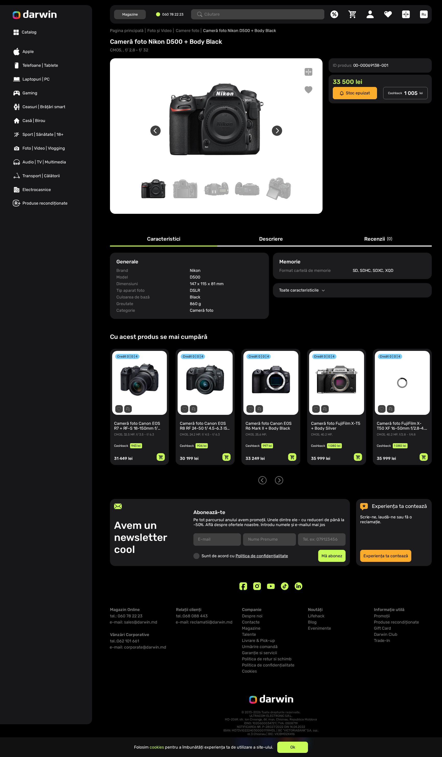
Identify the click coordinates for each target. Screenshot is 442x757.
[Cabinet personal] (370, 14)
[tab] (25, 32)
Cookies (249, 671)
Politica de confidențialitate (262, 555)
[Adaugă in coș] (161, 457)
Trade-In (382, 640)
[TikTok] (285, 586)
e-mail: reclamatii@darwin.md (204, 622)
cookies (157, 747)
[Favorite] (388, 14)
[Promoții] (334, 14)
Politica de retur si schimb (267, 658)
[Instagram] (257, 586)
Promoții (382, 616)
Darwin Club (385, 634)
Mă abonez (332, 555)
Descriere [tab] (271, 239)
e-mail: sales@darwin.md (133, 622)
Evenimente (319, 628)
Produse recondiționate (396, 622)
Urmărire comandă (260, 646)
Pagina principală (126, 30)
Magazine (130, 14)
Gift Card (382, 628)
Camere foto (187, 30)
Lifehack (316, 616)
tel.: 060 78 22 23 (126, 616)
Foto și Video (159, 30)
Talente (249, 634)
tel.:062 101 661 (124, 641)
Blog (312, 622)
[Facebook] (243, 586)
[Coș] (352, 14)
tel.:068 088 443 (192, 616)
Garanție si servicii (259, 652)
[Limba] (424, 14)
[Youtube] (271, 586)
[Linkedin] (298, 586)
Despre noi (252, 616)
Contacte (251, 622)
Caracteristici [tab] (163, 239)
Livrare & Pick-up (258, 640)
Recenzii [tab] (378, 239)
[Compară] (406, 14)
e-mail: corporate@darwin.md (138, 647)
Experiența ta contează (385, 555)
